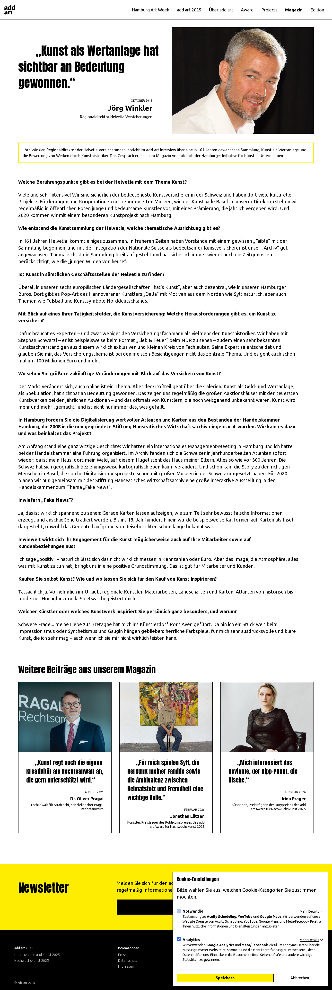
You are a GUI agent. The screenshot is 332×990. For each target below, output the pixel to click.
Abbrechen (299, 978)
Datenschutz (128, 961)
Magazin (294, 9)
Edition (317, 9)
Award (247, 9)
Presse (123, 955)
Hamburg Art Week (150, 9)
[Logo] (10, 10)
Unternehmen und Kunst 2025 (37, 955)
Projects (269, 9)
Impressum (126, 966)
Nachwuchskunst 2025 (31, 961)
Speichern (225, 978)
